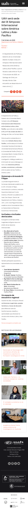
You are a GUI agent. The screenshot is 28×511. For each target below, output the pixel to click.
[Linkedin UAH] (9, 463)
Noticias (3, 47)
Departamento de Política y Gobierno (12, 42)
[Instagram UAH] (12, 463)
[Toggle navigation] (23, 3)
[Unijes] (14, 506)
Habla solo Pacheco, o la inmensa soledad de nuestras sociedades (13, 379)
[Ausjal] (5, 498)
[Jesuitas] (22, 502)
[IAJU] (14, 498)
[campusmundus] (14, 502)
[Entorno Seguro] (5, 502)
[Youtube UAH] (18, 463)
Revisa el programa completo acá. (11, 323)
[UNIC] (22, 498)
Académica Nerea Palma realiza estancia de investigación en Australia (12, 427)
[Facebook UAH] (15, 463)
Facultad (4, 46)
